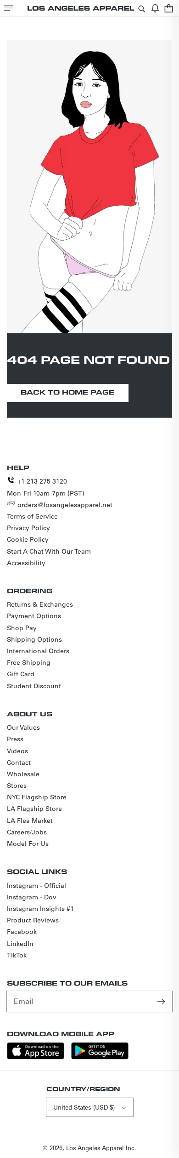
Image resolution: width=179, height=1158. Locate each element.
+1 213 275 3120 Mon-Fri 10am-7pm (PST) (45, 487)
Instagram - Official (36, 885)
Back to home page (67, 392)
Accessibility (26, 563)
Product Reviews (33, 920)
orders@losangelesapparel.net (64, 505)
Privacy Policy (28, 528)
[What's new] (155, 8)
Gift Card (20, 674)
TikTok (17, 955)
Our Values (23, 727)
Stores (17, 785)
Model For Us (28, 843)
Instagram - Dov (31, 897)
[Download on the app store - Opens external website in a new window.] (35, 1057)
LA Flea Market (30, 820)
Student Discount (34, 686)
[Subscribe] (162, 1001)
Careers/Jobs (27, 832)
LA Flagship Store (34, 808)
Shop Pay (22, 628)
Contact (19, 762)
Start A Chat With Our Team (49, 551)
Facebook (22, 932)
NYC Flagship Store (37, 797)
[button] (8, 8)
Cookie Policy (28, 539)
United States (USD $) (84, 1107)
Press (15, 739)
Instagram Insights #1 (40, 908)
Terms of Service (32, 516)
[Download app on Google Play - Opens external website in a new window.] (100, 1057)
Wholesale (23, 774)
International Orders (38, 651)
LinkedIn (20, 943)
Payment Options (34, 616)
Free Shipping (28, 662)
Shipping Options (34, 639)
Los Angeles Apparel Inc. (101, 1148)
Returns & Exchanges (40, 604)
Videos (17, 751)
